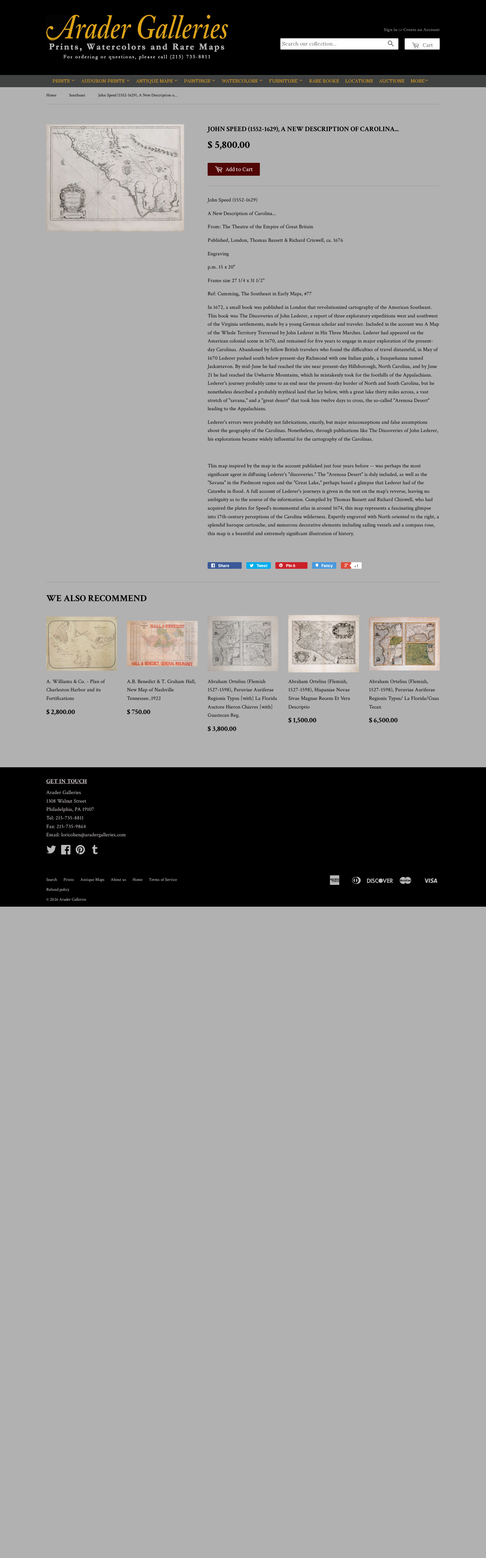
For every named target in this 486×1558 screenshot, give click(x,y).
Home (51, 95)
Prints (62, 81)
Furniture (284, 81)
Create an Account (421, 30)
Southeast (77, 95)
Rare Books (324, 81)
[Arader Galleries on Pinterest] (80, 852)
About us (118, 880)
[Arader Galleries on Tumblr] (95, 852)
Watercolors (240, 81)
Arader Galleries (72, 899)
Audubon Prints (103, 81)
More (418, 81)
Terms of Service (163, 880)
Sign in (390, 30)
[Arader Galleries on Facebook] (66, 852)
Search (51, 880)
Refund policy (57, 889)
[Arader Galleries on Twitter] (51, 852)
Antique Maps (155, 81)
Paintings (198, 81)
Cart (427, 45)
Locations (359, 81)
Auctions (391, 81)
